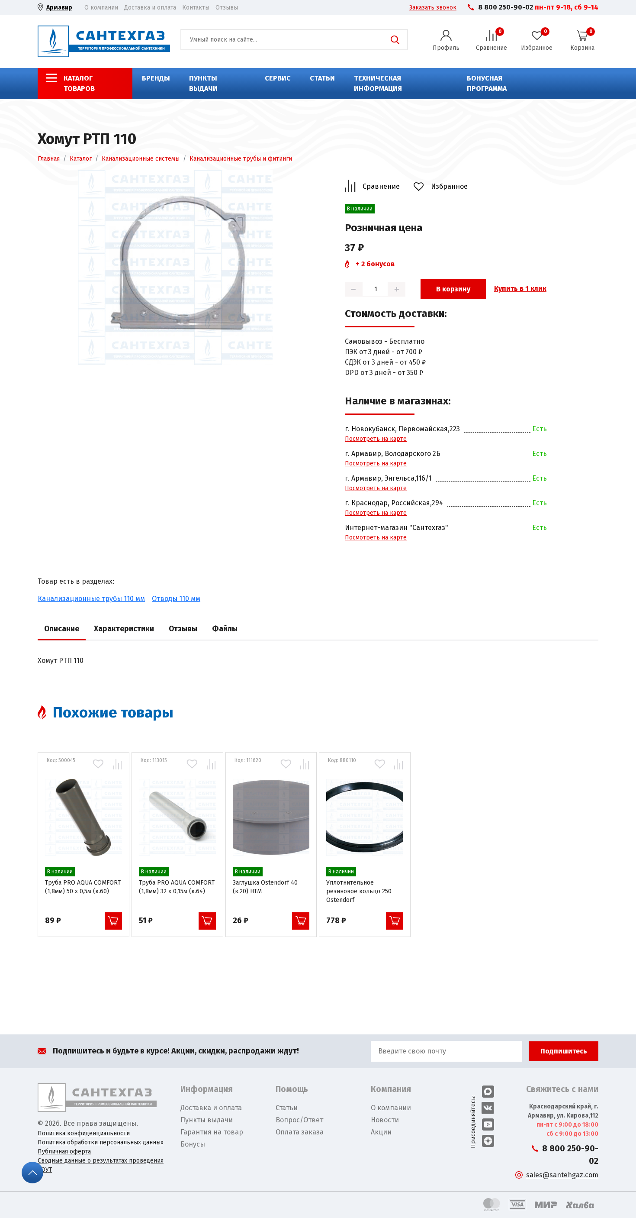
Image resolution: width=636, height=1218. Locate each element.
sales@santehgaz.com (562, 1175)
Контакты (195, 7)
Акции (381, 1132)
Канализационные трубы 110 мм (91, 598)
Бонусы (192, 1144)
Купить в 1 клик (520, 288)
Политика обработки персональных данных (101, 1142)
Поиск (395, 39)
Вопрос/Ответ (299, 1120)
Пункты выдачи (203, 83)
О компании (101, 7)
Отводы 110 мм (176, 598)
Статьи (322, 78)
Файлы (225, 628)
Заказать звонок (432, 7)
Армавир (59, 7)
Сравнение (381, 186)
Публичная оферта (64, 1151)
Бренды (156, 78)
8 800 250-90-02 (505, 7)
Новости (385, 1120)
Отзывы (226, 7)
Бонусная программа (487, 83)
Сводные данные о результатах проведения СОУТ (101, 1165)
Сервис (278, 78)
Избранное (449, 186)
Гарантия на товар (211, 1132)
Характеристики (124, 628)
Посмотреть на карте (376, 439)
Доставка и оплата (150, 7)
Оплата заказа (300, 1132)
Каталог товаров (79, 83)
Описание (61, 628)
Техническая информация (378, 83)
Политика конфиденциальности (84, 1133)
